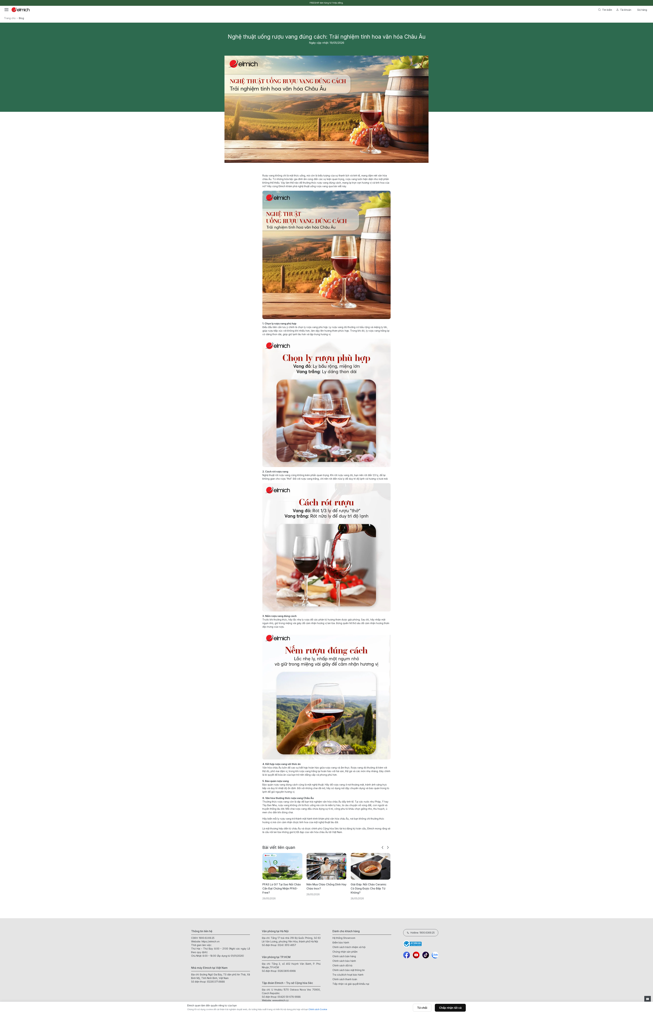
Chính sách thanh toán (344, 979)
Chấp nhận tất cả (450, 1007)
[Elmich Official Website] (21, 9)
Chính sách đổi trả (342, 965)
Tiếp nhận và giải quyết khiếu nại (350, 983)
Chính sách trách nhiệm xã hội (348, 947)
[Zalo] (435, 955)
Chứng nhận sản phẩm (344, 951)
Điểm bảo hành (340, 942)
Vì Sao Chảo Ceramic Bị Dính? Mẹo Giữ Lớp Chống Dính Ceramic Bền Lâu (370, 888)
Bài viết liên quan (278, 847)
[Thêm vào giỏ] (242, 129)
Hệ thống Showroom (343, 937)
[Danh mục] (6, 9)
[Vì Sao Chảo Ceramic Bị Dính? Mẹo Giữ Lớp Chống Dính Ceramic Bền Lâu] (371, 866)
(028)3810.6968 (287, 970)
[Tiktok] (425, 955)
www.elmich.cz (280, 1000)
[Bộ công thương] (432, 943)
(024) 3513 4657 (287, 945)
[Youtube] (416, 955)
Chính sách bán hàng (344, 956)
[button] (382, 847)
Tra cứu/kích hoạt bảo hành (347, 974)
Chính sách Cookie (317, 1009)
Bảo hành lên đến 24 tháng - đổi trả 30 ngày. (326, 3)
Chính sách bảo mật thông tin (348, 970)
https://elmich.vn (211, 941)
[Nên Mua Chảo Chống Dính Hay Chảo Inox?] (282, 866)
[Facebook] (406, 955)
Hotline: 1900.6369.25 (423, 932)
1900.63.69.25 (206, 937)
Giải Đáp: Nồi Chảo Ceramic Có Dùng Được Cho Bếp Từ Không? (324, 888)
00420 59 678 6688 (289, 996)
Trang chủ (9, 18)
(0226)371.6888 (216, 981)
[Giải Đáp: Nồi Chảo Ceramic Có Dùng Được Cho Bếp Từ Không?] (326, 866)
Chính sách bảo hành (344, 960)
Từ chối (422, 1007)
